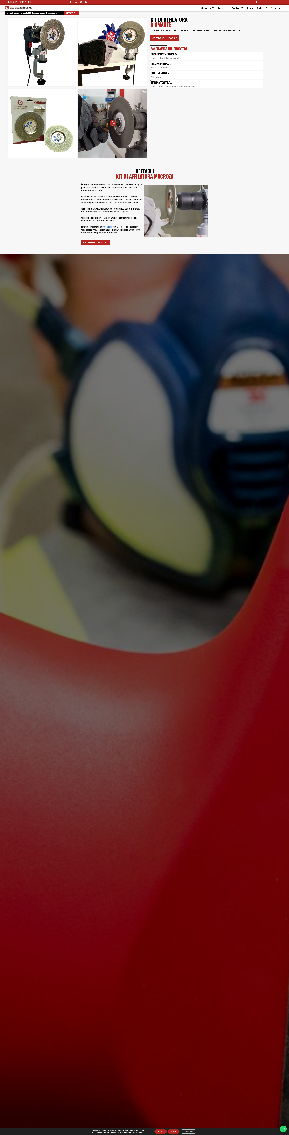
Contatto (260, 7)
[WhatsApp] (85, 2)
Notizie (250, 7)
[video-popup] (113, 123)
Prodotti (221, 7)
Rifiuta (173, 1131)
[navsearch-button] (260, 2)
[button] (283, 1129)
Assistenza (236, 7)
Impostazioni (188, 1131)
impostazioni (138, 1132)
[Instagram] (80, 2)
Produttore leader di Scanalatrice (18, 2)
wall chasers (107, 226)
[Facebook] (70, 2)
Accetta (160, 1131)
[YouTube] (75, 2)
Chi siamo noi (206, 7)
